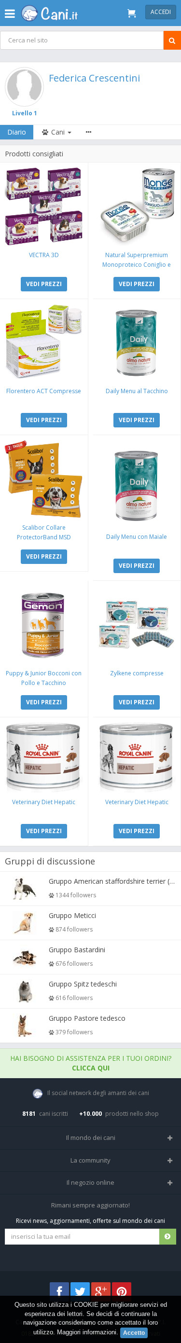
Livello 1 (24, 113)
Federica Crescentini (94, 77)
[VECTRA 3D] (44, 206)
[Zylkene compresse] (137, 625)
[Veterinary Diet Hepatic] (44, 757)
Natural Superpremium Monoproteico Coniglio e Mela (136, 264)
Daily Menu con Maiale (136, 537)
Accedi (161, 12)
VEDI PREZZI (44, 284)
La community (90, 1160)
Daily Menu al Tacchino (137, 391)
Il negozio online (90, 1182)
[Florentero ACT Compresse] (44, 343)
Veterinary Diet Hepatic (43, 802)
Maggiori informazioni (86, 1332)
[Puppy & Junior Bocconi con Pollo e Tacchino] (44, 625)
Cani (58, 132)
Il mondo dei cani (90, 1137)
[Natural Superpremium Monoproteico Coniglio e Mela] (137, 206)
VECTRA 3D (44, 255)
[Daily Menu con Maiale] (137, 483)
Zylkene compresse (137, 673)
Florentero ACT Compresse (43, 391)
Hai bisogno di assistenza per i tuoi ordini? (90, 1063)
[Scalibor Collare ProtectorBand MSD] (44, 479)
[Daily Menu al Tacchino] (137, 343)
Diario (16, 132)
